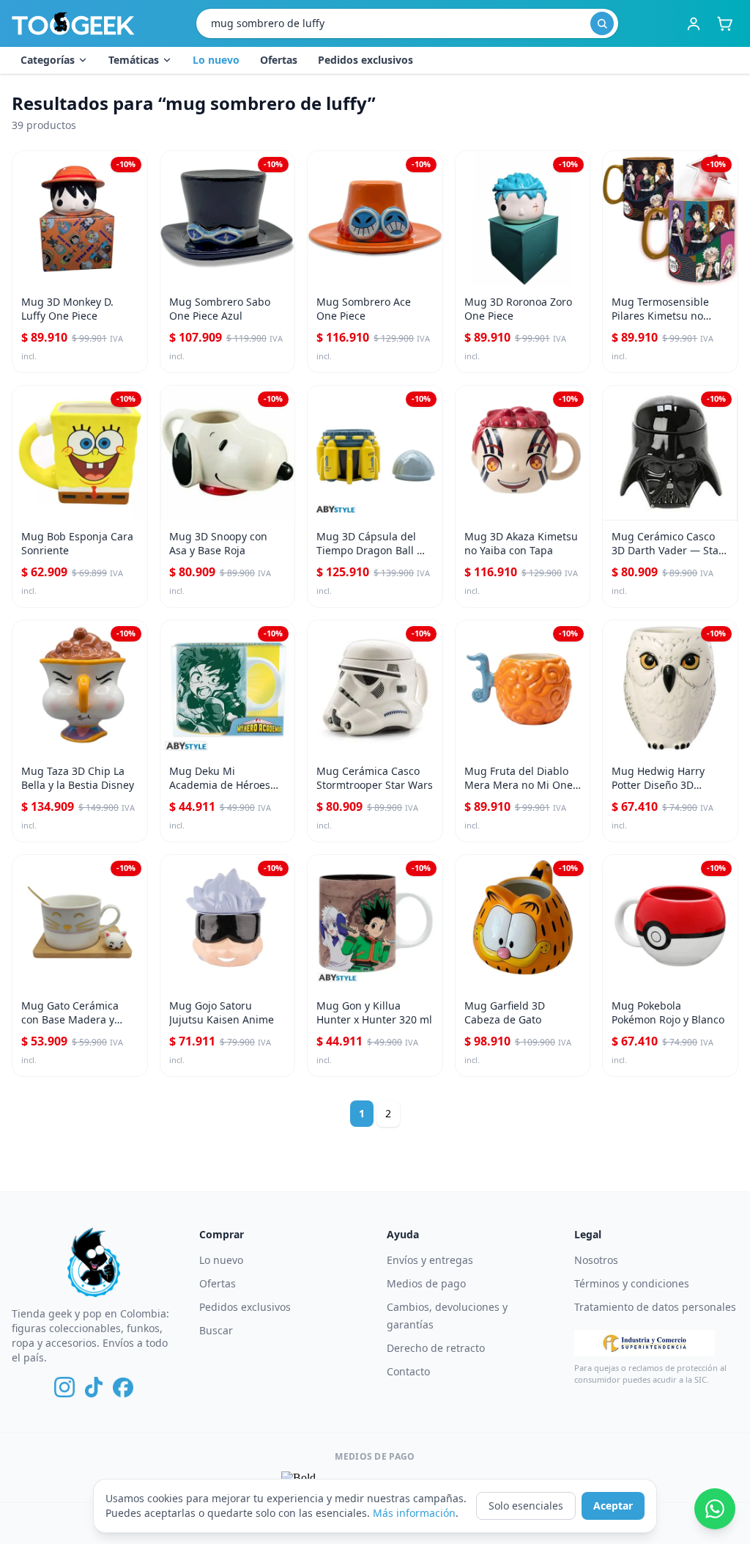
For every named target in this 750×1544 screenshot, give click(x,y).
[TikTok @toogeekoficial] (93, 1387)
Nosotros (596, 1260)
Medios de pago (426, 1283)
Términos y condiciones (631, 1283)
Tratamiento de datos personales (655, 1307)
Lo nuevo (216, 60)
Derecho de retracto (436, 1348)
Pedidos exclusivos (365, 60)
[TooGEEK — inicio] (73, 23)
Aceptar (613, 1505)
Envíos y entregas (430, 1260)
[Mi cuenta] (694, 23)
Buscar (216, 1330)
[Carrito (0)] (724, 23)
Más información (414, 1513)
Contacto (408, 1371)
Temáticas (133, 60)
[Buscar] (602, 23)
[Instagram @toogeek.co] (64, 1387)
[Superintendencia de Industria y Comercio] (644, 1343)
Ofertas (278, 60)
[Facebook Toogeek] (123, 1387)
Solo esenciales (526, 1505)
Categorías (48, 60)
